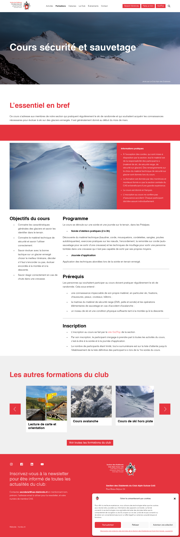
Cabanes (72, 6)
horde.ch (22, 527)
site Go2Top (114, 332)
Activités (49, 6)
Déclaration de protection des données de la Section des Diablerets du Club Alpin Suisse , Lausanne (136, 531)
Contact (104, 6)
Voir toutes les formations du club (90, 443)
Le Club (82, 6)
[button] (174, 498)
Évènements (93, 6)
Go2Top (160, 6)
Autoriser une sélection (163, 525)
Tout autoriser (108, 525)
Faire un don (148, 6)
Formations (61, 6)
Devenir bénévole (131, 6)
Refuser (135, 525)
